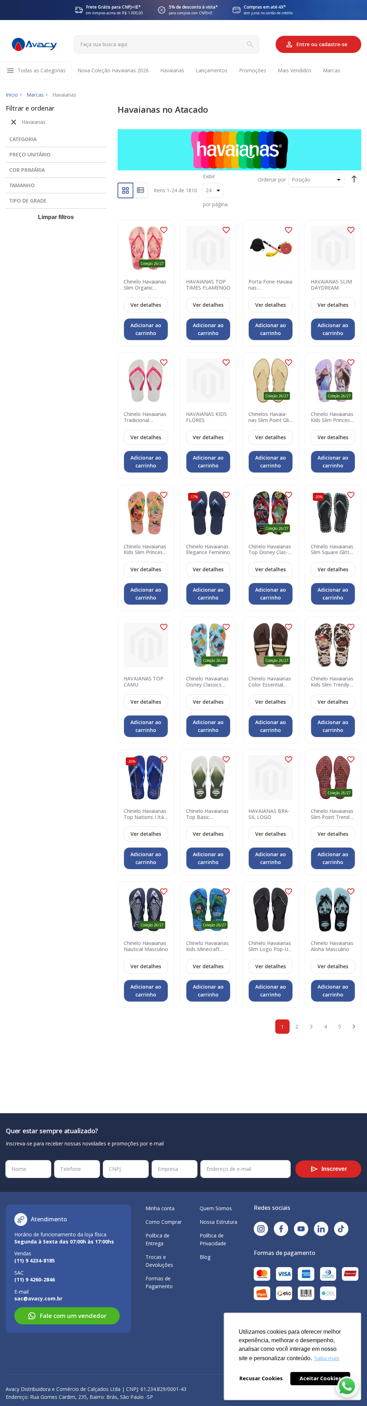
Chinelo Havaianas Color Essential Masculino (269, 682)
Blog (205, 1257)
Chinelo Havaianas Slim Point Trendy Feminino (332, 814)
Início (12, 94)
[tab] (56, 137)
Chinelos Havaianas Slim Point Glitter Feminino (270, 417)
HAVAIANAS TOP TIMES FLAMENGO (208, 285)
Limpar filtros (56, 217)
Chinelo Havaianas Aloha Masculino (332, 946)
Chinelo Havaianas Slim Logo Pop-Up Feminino (269, 946)
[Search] (250, 44)
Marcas (35, 94)
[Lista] (140, 190)
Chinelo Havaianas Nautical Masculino (146, 946)
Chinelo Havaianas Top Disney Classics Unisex (269, 550)
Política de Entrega (158, 1239)
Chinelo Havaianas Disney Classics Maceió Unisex (207, 682)
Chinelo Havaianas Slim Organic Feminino (145, 285)
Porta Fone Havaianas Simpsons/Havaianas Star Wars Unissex (272, 285)
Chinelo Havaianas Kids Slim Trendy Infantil (332, 682)
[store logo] (34, 45)
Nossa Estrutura (218, 1221)
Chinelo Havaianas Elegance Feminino (208, 550)
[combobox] (167, 44)
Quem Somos (216, 1208)
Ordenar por (272, 179)
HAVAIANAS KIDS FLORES (206, 417)
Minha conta (160, 1208)
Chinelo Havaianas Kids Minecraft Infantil (207, 946)
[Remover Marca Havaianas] (13, 122)
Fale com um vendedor (73, 1316)
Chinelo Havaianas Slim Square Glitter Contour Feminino (332, 550)
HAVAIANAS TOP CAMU (143, 682)
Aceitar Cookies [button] (320, 1378)
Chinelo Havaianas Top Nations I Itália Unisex (145, 814)
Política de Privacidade (213, 1239)
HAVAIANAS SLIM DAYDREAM (331, 285)
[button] (164, 230)
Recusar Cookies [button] (261, 1378)
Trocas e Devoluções (159, 1261)
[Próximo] (354, 1026)
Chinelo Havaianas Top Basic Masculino (207, 814)
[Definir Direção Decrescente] (354, 179)
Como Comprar (164, 1221)
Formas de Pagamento (159, 1282)
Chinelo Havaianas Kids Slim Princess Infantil (332, 417)
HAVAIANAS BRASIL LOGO (269, 814)
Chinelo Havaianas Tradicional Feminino (145, 417)
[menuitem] (42, 70)
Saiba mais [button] (326, 1358)
